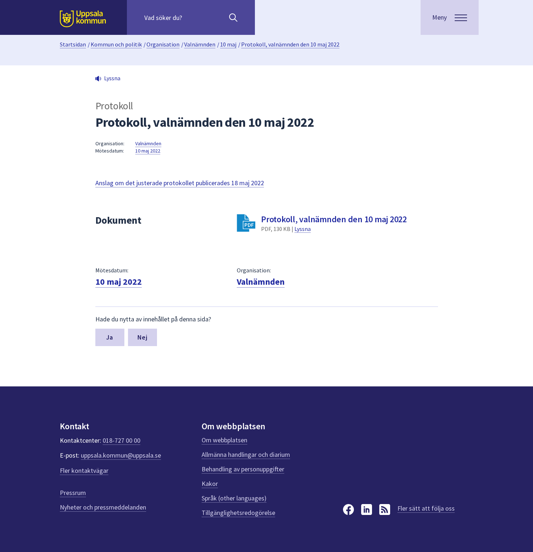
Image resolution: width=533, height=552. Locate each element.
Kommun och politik (116, 44)
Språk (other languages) (234, 498)
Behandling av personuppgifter (243, 469)
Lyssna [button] (112, 78)
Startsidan (73, 44)
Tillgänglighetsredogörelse (238, 512)
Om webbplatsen (224, 440)
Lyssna (302, 228)
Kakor (210, 483)
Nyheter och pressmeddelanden (103, 507)
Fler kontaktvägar (84, 470)
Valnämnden (199, 44)
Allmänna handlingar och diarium (246, 454)
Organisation (162, 44)
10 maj (228, 44)
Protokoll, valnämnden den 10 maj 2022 (290, 44)
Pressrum (73, 492)
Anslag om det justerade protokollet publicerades (179, 183)
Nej (142, 337)
